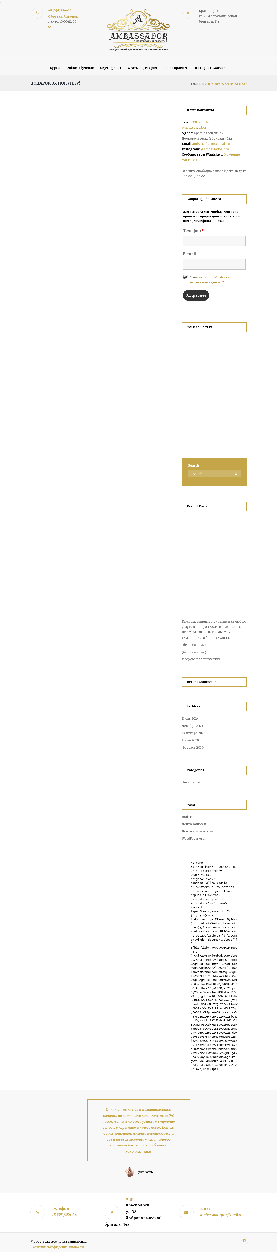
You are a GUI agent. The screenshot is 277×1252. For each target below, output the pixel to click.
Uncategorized (193, 782)
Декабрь (192, 726)
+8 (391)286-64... (61, 10)
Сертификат (111, 68)
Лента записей (194, 824)
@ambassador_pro (215, 149)
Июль (190, 718)
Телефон (194, 230)
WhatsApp (189, 128)
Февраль (193, 748)
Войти (187, 817)
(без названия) (194, 645)
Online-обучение (80, 68)
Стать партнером (142, 68)
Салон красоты (176, 68)
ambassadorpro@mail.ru (211, 144)
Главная (197, 84)
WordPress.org (193, 839)
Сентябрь (193, 733)
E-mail (189, 253)
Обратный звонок (63, 16)
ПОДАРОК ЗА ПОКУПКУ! (201, 659)
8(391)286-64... (200, 122)
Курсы (55, 68)
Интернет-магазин (211, 68)
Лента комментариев (199, 831)
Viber (202, 128)
